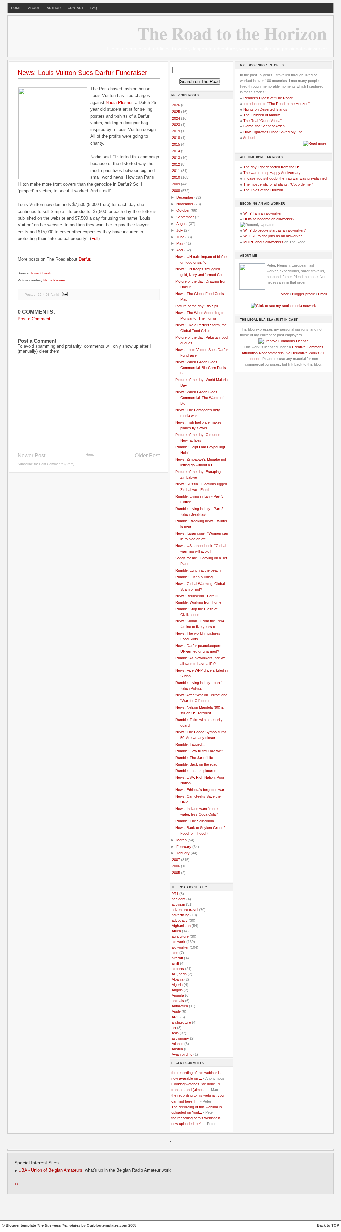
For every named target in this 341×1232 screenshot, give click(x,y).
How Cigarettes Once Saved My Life (272, 132)
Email (322, 294)
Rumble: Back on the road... (197, 764)
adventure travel (185, 910)
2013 (176, 158)
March (182, 840)
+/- (17, 1184)
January (183, 853)
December (185, 197)
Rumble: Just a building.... (196, 577)
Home (90, 454)
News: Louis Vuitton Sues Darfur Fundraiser (82, 72)
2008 (176, 191)
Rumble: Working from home (198, 602)
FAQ (93, 8)
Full (94, 238)
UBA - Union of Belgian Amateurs (50, 1170)
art (174, 1028)
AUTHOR (54, 8)
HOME (16, 8)
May (180, 243)
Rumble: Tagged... (190, 744)
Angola (177, 990)
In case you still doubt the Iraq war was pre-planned (285, 178)
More (285, 294)
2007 (176, 860)
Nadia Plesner (119, 102)
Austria (177, 1049)
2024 (176, 118)
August (182, 224)
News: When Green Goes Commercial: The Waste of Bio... (199, 397)
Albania (177, 979)
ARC (175, 1017)
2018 (176, 138)
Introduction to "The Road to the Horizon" (276, 104)
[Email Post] (64, 294)
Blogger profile (304, 294)
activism (178, 904)
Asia (175, 1033)
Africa (176, 931)
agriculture (180, 936)
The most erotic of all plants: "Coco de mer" (278, 184)
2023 (176, 125)
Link (55, 294)
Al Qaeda (179, 974)
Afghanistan (181, 926)
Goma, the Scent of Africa (264, 126)
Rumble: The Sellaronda (194, 821)
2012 (176, 164)
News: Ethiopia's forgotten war (199, 790)
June (180, 237)
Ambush (249, 138)
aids (175, 953)
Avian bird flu (182, 1054)
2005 (176, 873)
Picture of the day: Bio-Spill (196, 306)
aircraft (177, 958)
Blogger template (21, 1225)
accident (178, 899)
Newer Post (31, 455)
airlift (175, 963)
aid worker (180, 947)
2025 (176, 112)
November (185, 204)
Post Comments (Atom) (56, 464)
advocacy (180, 920)
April (180, 250)
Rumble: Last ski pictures (195, 771)
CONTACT (75, 8)
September (185, 217)
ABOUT (34, 8)
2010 (176, 177)
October (183, 210)
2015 (176, 144)
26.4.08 (44, 294)
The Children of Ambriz (261, 115)
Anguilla (178, 995)
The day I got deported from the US (271, 167)
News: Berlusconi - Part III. (197, 596)
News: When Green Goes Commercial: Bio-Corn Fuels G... (200, 367)
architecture (181, 1022)
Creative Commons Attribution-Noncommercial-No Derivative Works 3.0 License (283, 352)
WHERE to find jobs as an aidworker (272, 236)
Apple (176, 1011)
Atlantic (177, 1044)
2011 (176, 171)
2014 (176, 151)
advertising (180, 915)
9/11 (175, 894)
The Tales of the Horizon (263, 190)
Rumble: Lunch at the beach (198, 570)
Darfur (84, 259)
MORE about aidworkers (263, 242)
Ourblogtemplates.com (107, 1225)
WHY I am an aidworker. (262, 213)
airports (178, 969)
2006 (176, 866)
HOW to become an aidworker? (268, 219)
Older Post (147, 455)
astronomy (180, 1038)
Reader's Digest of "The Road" (268, 98)
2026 (176, 105)
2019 (176, 131)
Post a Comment (34, 318)
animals (178, 1001)
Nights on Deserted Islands (265, 109)
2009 (176, 184)
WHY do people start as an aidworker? (274, 230)
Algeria (177, 985)
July (180, 230)
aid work (178, 942)
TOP (335, 1225)
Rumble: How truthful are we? (199, 751)
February (184, 847)
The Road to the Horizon (232, 33)
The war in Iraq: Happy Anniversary (272, 173)
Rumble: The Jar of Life (194, 758)
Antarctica (180, 1006)
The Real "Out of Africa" (262, 121)
